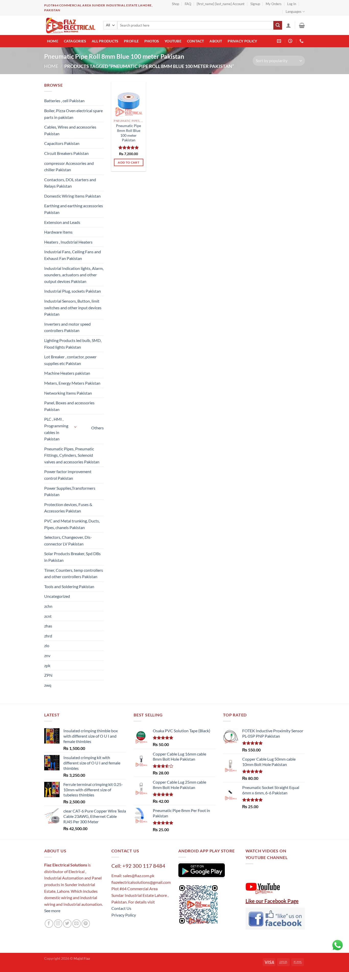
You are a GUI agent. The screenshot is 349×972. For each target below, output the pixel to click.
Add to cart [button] (128, 162)
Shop (175, 4)
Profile (131, 41)
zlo (46, 645)
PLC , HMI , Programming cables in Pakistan (56, 429)
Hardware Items (58, 232)
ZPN (48, 675)
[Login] (288, 25)
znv (47, 655)
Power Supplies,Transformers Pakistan (69, 491)
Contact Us (121, 908)
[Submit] (277, 25)
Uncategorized (57, 596)
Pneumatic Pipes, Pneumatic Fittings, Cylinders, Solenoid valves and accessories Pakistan (71, 455)
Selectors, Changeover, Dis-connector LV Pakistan (68, 540)
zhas (48, 625)
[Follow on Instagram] (58, 923)
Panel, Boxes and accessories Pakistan (69, 406)
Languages (293, 11)
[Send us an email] (76, 923)
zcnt (48, 616)
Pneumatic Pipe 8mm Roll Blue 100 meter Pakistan (128, 132)
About (216, 41)
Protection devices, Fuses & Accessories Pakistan (68, 507)
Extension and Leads (62, 222)
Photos (151, 41)
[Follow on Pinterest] (86, 923)
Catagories (75, 41)
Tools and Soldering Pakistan (69, 586)
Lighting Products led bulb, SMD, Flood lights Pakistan (72, 343)
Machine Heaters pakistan (67, 373)
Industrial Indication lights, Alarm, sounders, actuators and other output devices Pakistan (73, 275)
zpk (47, 665)
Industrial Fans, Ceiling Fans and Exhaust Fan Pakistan (72, 255)
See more (52, 910)
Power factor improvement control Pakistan (67, 475)
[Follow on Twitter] (67, 923)
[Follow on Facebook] (49, 923)
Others (97, 427)
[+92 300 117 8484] (302, 41)
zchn (48, 606)
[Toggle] (75, 427)
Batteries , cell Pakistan (64, 100)
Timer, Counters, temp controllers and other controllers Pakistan (73, 573)
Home (52, 41)
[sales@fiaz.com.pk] (279, 41)
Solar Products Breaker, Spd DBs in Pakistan (72, 557)
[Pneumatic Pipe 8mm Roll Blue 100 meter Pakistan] (128, 99)
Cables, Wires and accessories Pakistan (70, 130)
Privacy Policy (242, 41)
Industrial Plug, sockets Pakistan (72, 291)
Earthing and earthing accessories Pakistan (73, 209)
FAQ (188, 4)
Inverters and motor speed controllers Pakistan (67, 327)
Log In (291, 4)
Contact (195, 41)
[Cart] (302, 25)
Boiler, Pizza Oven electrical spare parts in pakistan (73, 114)
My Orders (274, 4)
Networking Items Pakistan (68, 393)
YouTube (173, 41)
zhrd (48, 635)
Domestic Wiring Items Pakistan (72, 195)
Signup (255, 4)
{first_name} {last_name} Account (221, 4)
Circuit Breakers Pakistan (66, 153)
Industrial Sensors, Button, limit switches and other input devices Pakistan (72, 307)
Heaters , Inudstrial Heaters (68, 241)
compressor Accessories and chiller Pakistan (69, 166)
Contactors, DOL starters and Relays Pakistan (70, 183)
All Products (105, 41)
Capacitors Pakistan (61, 143)
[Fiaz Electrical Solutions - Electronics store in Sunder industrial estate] (70, 25)
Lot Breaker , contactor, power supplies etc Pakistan (70, 360)
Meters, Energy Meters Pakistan (72, 383)
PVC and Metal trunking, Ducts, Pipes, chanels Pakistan (72, 524)
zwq (47, 685)
